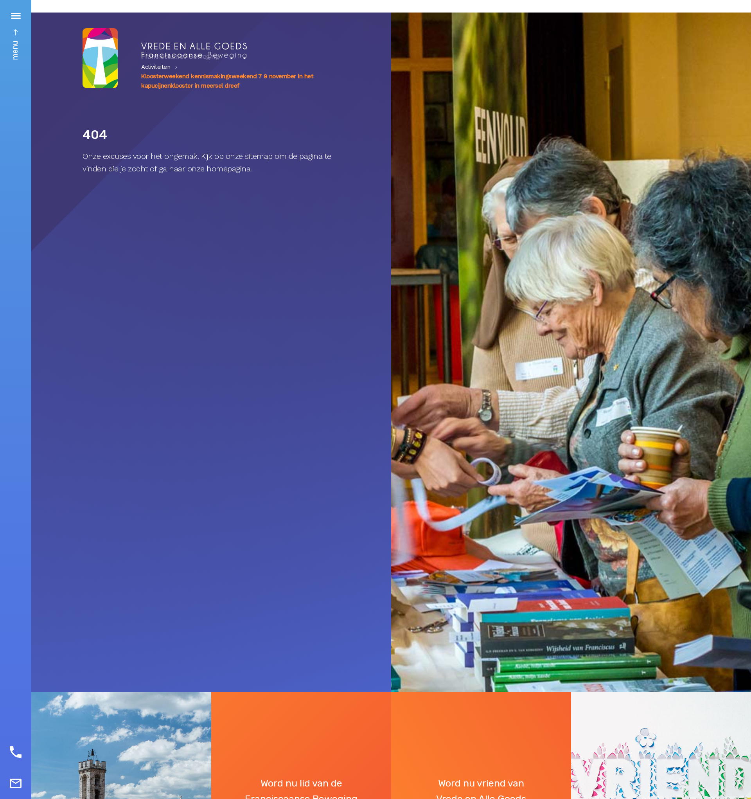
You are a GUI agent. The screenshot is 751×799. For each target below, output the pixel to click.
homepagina (228, 168)
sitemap (259, 156)
